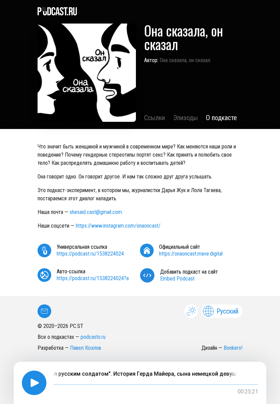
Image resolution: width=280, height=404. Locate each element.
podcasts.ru (93, 337)
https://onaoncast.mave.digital (191, 253)
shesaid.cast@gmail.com (96, 212)
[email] (44, 311)
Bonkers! (233, 348)
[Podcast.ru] (140, 11)
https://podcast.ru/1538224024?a (93, 278)
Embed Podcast (177, 278)
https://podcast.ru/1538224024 (90, 253)
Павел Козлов (85, 348)
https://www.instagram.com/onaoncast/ (118, 225)
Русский (227, 311)
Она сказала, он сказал (185, 60)
